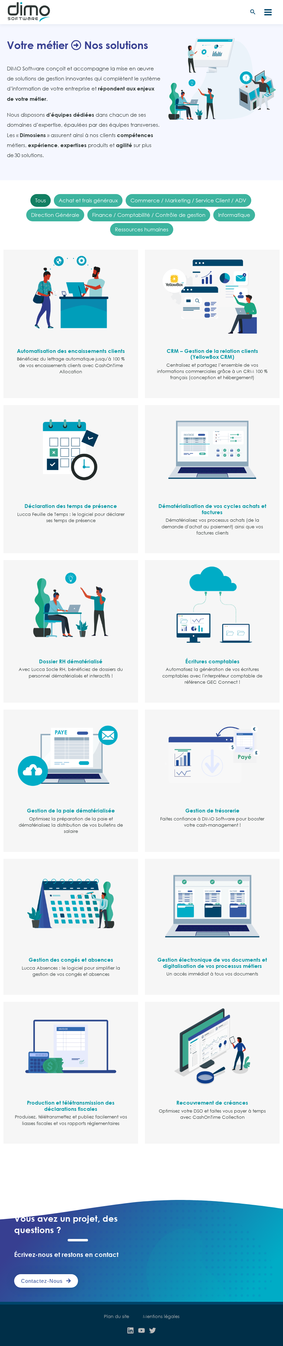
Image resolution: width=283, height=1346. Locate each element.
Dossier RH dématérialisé (71, 661)
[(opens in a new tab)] (70, 294)
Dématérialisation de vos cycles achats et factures (212, 509)
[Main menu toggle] (268, 12)
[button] (253, 12)
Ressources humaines (141, 229)
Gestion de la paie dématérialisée (71, 810)
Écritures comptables (212, 661)
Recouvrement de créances (212, 1102)
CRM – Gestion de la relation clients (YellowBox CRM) (212, 354)
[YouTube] (141, 1330)
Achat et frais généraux (88, 200)
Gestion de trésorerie (212, 810)
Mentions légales (161, 1316)
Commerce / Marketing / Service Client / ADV (188, 200)
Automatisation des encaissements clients (71, 351)
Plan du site (116, 1316)
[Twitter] (152, 1330)
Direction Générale (55, 215)
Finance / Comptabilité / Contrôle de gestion (148, 215)
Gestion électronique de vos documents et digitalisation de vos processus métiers (212, 962)
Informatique (234, 215)
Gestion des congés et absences (71, 959)
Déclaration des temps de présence (71, 506)
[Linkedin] (130, 1330)
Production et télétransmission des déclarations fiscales (71, 1105)
